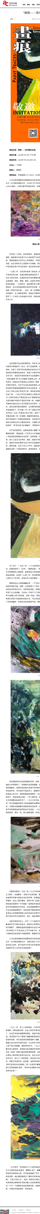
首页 (24, 4)
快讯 (11, 19)
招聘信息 (28, 1210)
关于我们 (14, 1210)
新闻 (28, 4)
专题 (33, 4)
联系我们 (21, 1210)
